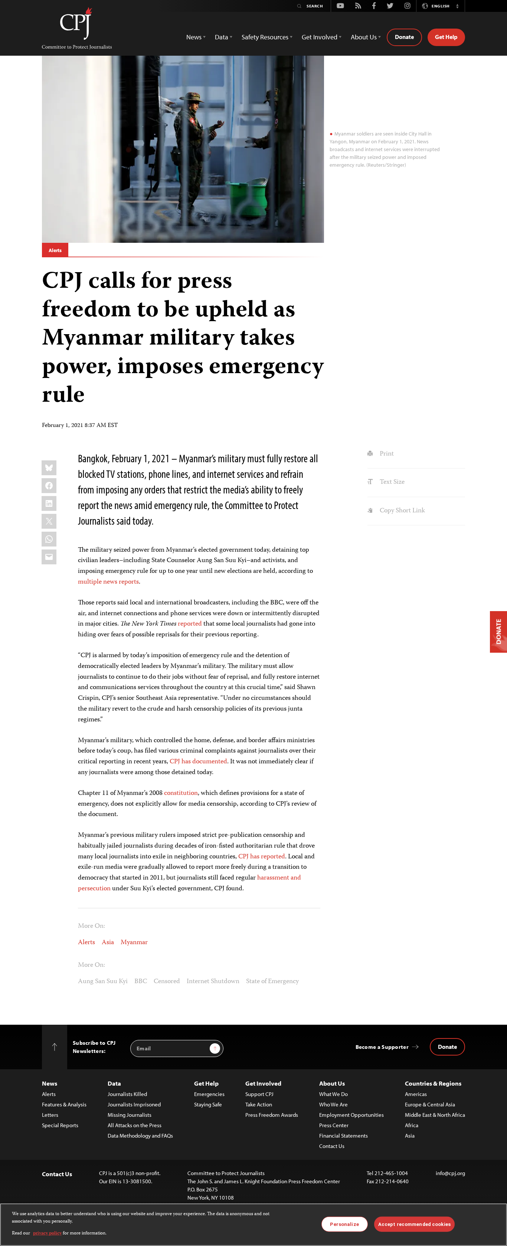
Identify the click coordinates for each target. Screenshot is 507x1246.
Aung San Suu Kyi (103, 981)
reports (129, 582)
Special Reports (60, 1125)
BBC (140, 981)
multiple (90, 582)
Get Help (446, 36)
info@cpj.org (450, 1173)
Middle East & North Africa (435, 1114)
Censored (167, 981)
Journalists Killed (127, 1093)
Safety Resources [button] (265, 37)
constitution (181, 793)
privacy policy (47, 1233)
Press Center (334, 1125)
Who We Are (333, 1104)
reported (190, 624)
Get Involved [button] (319, 37)
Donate (404, 36)
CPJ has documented (198, 761)
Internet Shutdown (213, 981)
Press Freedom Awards (271, 1114)
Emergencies (209, 1093)
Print (385, 454)
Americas (416, 1093)
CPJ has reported (261, 856)
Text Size (391, 482)
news (110, 582)
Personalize (344, 1224)
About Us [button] (364, 37)
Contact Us (331, 1145)
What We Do (333, 1093)
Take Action (258, 1104)
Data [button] (221, 37)
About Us (332, 1083)
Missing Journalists (129, 1114)
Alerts (55, 250)
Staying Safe (208, 1104)
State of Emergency (272, 981)
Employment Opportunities (351, 1114)
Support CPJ (259, 1093)
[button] (457, 6)
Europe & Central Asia (430, 1104)
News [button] (194, 37)
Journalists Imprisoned (134, 1104)
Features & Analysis (64, 1104)
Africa (411, 1125)
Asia (108, 942)
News (49, 1083)
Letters (50, 1114)
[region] (253, 1224)
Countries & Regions (433, 1083)
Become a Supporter (382, 1046)
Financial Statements (343, 1135)
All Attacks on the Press (134, 1125)
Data (114, 1083)
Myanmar (134, 942)
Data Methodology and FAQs (140, 1135)
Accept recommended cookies (414, 1224)
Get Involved (263, 1083)
